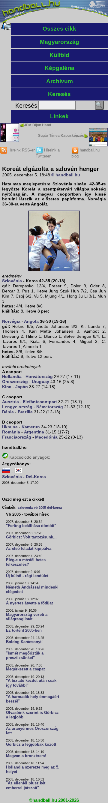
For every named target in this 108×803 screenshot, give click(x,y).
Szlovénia (12, 280)
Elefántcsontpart (40, 401)
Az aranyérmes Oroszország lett (32, 731)
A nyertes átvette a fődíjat (29, 603)
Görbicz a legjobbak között (31, 744)
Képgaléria (59, 68)
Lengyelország (17, 406)
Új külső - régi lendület (27, 576)
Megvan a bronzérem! (26, 756)
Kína (6, 386)
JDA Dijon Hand (37, 125)
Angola (31, 321)
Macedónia (46, 437)
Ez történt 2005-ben (24, 630)
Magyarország (59, 42)
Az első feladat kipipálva (28, 549)
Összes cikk (59, 28)
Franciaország (16, 437)
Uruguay (40, 381)
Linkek (59, 116)
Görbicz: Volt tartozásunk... (31, 537)
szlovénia (25, 507)
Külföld (59, 55)
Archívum (59, 81)
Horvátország (39, 376)
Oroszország (15, 381)
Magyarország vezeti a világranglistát (26, 617)
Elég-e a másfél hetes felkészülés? (26, 562)
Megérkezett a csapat (25, 669)
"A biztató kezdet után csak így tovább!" (31, 683)
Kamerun (31, 426)
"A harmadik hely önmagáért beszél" (32, 699)
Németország (49, 406)
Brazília (25, 411)
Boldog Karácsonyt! (24, 642)
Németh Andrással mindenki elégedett (32, 589)
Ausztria (10, 401)
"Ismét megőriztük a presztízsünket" (25, 655)
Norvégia (11, 321)
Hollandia (12, 376)
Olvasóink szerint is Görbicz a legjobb (32, 715)
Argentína (34, 432)
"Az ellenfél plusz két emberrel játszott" (25, 785)
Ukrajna (10, 426)
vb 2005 (40, 507)
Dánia (8, 411)
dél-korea (54, 507)
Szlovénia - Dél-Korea (24, 476)
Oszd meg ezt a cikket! (23, 499)
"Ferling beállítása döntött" (31, 526)
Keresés (59, 94)
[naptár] (7, 28)
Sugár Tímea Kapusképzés (61, 135)
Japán (21, 386)
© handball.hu (65, 174)
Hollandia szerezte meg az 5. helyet (32, 769)
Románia (11, 432)
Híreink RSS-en (21, 150)
